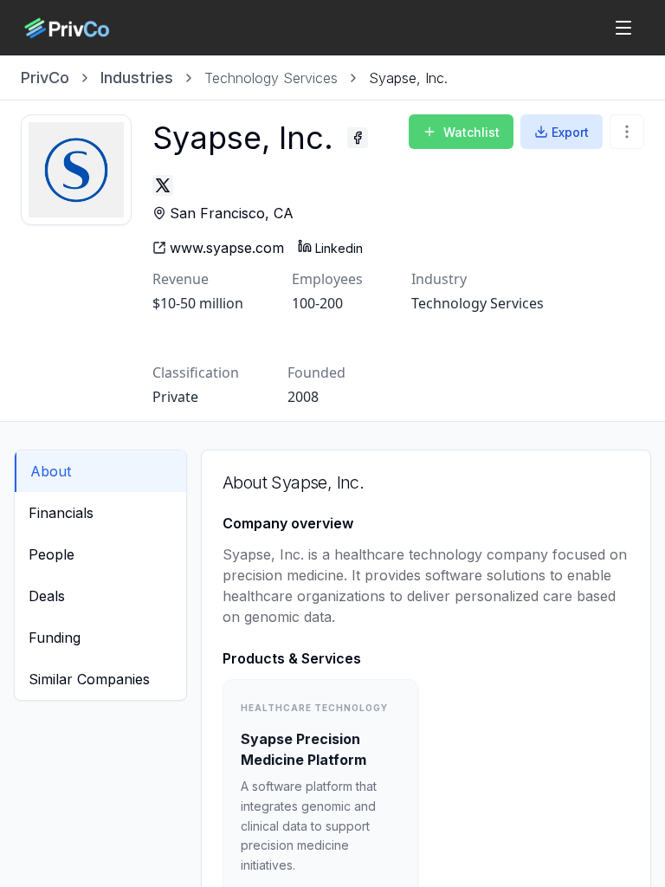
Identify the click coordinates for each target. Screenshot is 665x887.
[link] (408, 78)
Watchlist (471, 132)
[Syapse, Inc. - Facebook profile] (357, 137)
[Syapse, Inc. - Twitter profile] (162, 185)
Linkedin (339, 248)
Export (570, 132)
